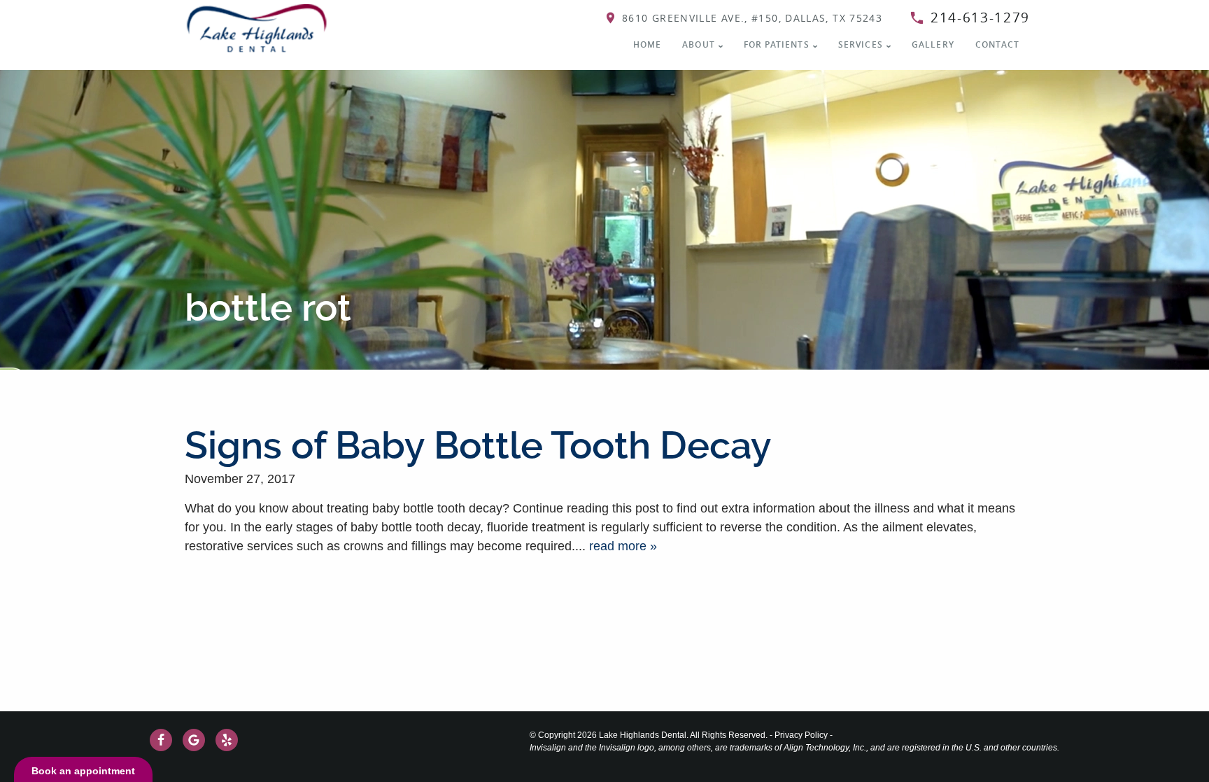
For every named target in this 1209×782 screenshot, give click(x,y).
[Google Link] (194, 740)
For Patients (776, 44)
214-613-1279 (980, 17)
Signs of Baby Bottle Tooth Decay (478, 446)
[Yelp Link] (226, 740)
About (698, 44)
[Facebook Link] (161, 740)
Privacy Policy (801, 735)
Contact (997, 44)
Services (860, 44)
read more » (623, 546)
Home (647, 44)
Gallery (933, 44)
